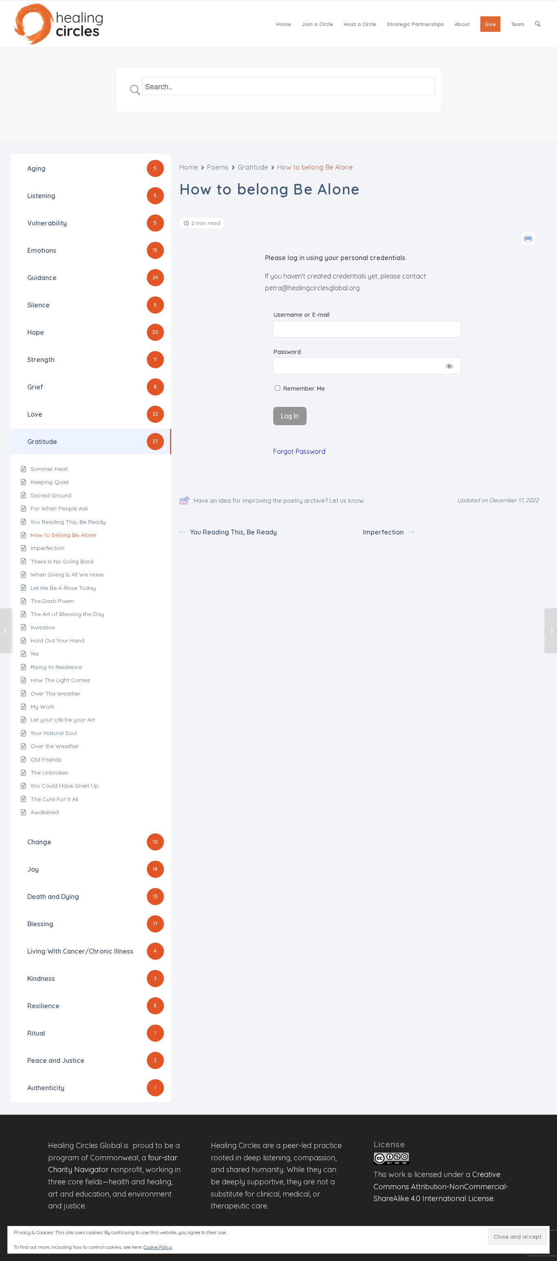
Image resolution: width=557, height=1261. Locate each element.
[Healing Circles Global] (58, 24)
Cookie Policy (158, 1247)
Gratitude (253, 167)
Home (188, 167)
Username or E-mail (301, 314)
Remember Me (303, 388)
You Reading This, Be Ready (233, 532)
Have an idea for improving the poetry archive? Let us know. (279, 500)
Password (287, 352)
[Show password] (449, 366)
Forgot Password (299, 451)
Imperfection (383, 532)
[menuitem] (283, 24)
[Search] (538, 24)
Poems (218, 167)
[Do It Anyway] (6, 630)
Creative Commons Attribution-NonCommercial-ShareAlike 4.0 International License (441, 1186)
